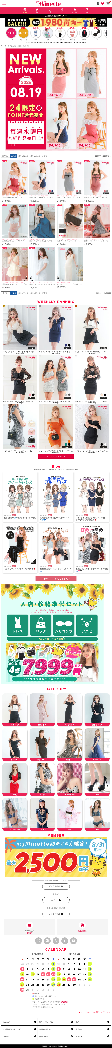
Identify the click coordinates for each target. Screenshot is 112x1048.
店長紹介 (6, 1036)
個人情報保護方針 (45, 1029)
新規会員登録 (55, 886)
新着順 (44, 156)
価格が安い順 (23, 156)
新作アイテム (9, 46)
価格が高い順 (35, 156)
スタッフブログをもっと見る (56, 579)
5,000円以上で (29, 932)
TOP (3, 46)
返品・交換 (79, 1022)
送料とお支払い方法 (46, 1022)
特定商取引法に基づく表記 (12, 1029)
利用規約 (79, 1029)
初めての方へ (7, 1022)
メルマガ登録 (55, 914)
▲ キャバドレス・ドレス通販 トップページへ (94, 1012)
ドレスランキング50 (56, 456)
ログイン (55, 900)
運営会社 (79, 1036)
